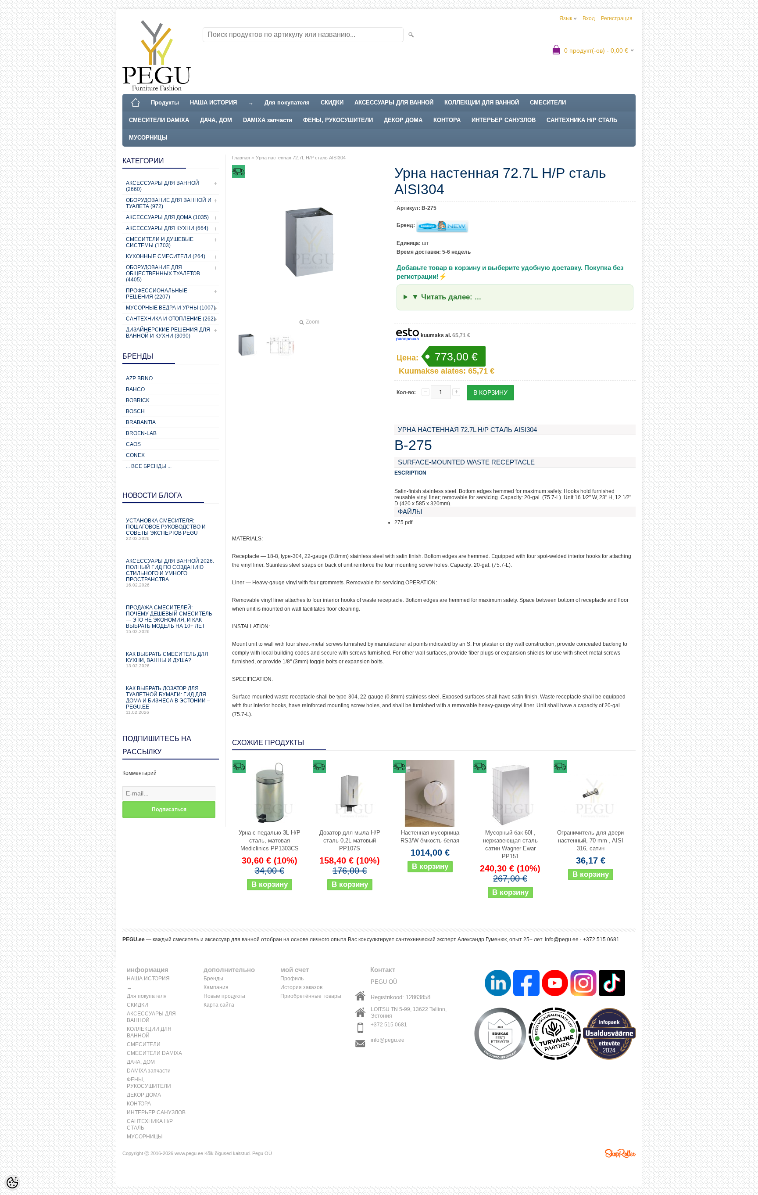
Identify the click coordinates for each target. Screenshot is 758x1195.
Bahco (135, 389)
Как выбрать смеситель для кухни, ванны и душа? (167, 659)
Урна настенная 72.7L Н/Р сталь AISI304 (301, 157)
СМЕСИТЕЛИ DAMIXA (159, 120)
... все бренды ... (149, 466)
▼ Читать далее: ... (446, 297)
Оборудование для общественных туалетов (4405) (163, 273)
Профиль (292, 978)
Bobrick (138, 400)
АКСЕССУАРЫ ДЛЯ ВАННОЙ (393, 102)
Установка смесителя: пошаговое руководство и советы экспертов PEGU (166, 529)
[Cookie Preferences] (12, 1183)
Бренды (213, 978)
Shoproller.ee (620, 1153)
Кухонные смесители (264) (165, 256)
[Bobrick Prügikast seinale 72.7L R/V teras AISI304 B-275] (246, 345)
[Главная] (135, 103)
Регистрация (617, 18)
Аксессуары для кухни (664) (167, 228)
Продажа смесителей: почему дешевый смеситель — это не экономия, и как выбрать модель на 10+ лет (169, 619)
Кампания (216, 987)
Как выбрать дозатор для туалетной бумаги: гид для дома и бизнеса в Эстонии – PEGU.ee (168, 700)
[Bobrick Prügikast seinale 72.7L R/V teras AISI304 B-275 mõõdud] (280, 345)
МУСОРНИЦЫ (148, 137)
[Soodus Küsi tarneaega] (269, 793)
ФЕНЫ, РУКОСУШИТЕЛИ (338, 120)
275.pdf (403, 522)
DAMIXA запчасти (267, 120)
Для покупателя (287, 102)
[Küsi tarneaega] (430, 793)
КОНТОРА (447, 120)
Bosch (135, 411)
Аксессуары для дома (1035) (167, 217)
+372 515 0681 (389, 1025)
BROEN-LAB (141, 433)
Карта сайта (219, 1005)
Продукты (165, 102)
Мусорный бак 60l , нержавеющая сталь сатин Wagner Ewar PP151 (510, 844)
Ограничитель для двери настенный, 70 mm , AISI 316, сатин (590, 840)
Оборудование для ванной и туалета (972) (168, 203)
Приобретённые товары (310, 996)
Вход (589, 18)
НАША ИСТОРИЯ (213, 102)
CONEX (135, 455)
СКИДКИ (332, 102)
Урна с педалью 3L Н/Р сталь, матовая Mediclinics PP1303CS (269, 840)
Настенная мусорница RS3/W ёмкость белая (429, 836)
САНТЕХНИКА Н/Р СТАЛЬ (582, 120)
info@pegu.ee (387, 1040)
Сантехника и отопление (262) (170, 319)
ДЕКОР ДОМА (403, 120)
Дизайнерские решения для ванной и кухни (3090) (168, 333)
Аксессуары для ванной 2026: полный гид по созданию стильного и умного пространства (170, 572)
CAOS (133, 444)
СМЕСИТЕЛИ (548, 102)
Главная (241, 157)
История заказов (301, 987)
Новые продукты (224, 996)
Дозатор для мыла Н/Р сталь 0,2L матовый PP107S (349, 840)
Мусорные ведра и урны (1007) (170, 308)
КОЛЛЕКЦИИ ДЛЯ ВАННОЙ (481, 102)
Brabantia (141, 422)
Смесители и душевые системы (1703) (159, 242)
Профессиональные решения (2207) (156, 294)
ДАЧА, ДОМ (216, 120)
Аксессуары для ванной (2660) (162, 186)
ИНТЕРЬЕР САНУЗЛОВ (504, 120)
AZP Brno (139, 378)
